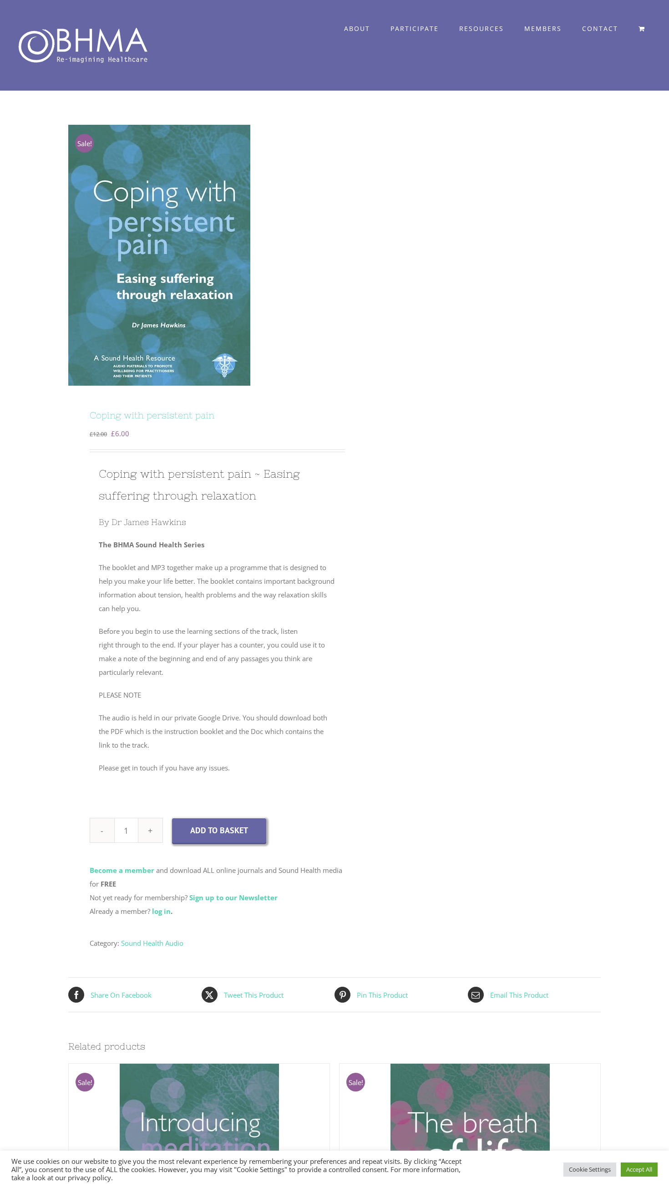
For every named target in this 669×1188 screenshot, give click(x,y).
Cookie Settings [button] (590, 1169)
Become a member (122, 870)
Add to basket (219, 830)
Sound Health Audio (152, 943)
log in (161, 911)
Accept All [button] (639, 1169)
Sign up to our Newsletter (233, 897)
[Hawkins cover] (196, 255)
